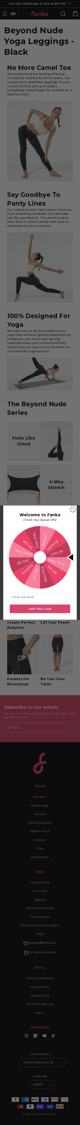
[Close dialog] (72, 509)
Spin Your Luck (40, 609)
